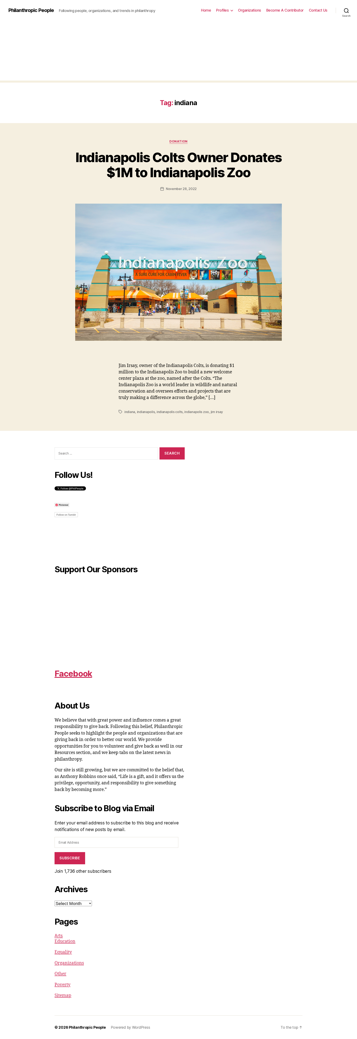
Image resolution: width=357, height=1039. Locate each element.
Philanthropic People (31, 10)
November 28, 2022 (181, 189)
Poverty (62, 985)
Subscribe (70, 858)
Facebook (73, 674)
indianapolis (146, 412)
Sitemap (63, 995)
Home (206, 10)
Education (65, 941)
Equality (63, 952)
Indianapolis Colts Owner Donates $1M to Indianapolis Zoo (178, 164)
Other (60, 974)
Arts (59, 935)
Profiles (222, 10)
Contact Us (318, 10)
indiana (129, 412)
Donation (178, 141)
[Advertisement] (178, 52)
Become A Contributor (285, 10)
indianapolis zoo (196, 412)
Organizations (249, 10)
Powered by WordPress (130, 1027)
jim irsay (217, 412)
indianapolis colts (170, 412)
